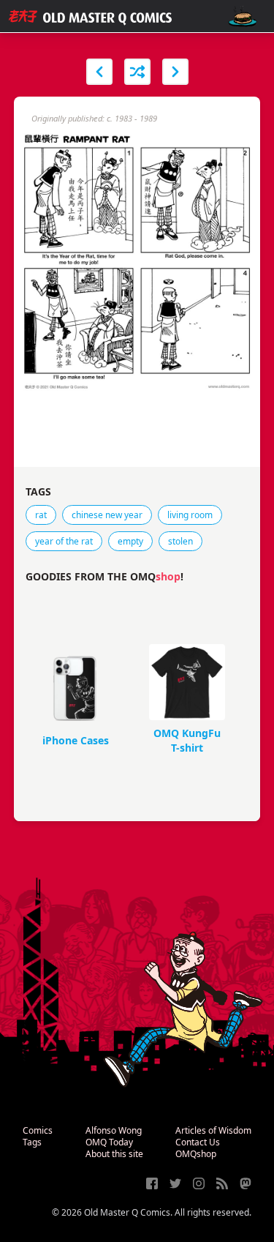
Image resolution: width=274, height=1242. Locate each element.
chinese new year (107, 515)
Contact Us (197, 1142)
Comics (38, 1130)
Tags (32, 1142)
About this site (114, 1154)
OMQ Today (109, 1142)
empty (130, 541)
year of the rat (64, 541)
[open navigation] (242, 16)
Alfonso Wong (113, 1130)
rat (41, 515)
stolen (180, 541)
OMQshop (195, 1154)
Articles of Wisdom (213, 1130)
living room (190, 515)
